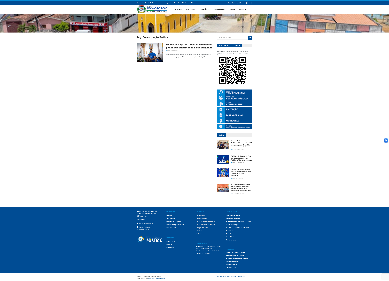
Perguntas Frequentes (222, 276)
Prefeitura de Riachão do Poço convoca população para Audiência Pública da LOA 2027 (241, 158)
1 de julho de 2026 (237, 178)
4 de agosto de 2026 (238, 163)
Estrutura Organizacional (175, 225)
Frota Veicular (230, 237)
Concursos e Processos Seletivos (237, 228)
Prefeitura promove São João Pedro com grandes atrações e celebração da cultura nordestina (241, 172)
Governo (190, 9)
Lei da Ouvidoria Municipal (205, 225)
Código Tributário (202, 228)
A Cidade (178, 9)
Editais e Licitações (232, 225)
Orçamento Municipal (233, 219)
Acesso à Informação (163, 3)
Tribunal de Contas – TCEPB (235, 252)
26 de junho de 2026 (238, 193)
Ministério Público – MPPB (235, 255)
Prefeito (169, 215)
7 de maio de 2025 (172, 51)
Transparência (218, 9)
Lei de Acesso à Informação (205, 222)
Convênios (229, 231)
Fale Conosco (186, 3)
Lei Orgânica (200, 215)
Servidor (231, 9)
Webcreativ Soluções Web (156, 278)
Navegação (170, 247)
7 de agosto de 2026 (238, 149)
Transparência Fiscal (143, 3)
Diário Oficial (170, 241)
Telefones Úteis (195, 3)
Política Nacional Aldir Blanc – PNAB (238, 222)
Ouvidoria (153, 3)
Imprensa (242, 9)
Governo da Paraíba (232, 262)
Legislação (202, 9)
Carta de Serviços (175, 3)
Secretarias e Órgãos (173, 222)
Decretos (199, 231)
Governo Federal (231, 265)
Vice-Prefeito (170, 219)
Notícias (169, 244)
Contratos (229, 234)
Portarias (199, 234)
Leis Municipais (201, 219)
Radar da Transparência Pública (237, 259)
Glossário (233, 276)
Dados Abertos (231, 240)
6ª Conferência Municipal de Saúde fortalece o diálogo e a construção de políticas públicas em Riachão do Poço (241, 187)
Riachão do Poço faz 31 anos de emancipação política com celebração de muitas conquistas (189, 46)
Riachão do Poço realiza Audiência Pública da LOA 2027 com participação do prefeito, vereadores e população (241, 144)
